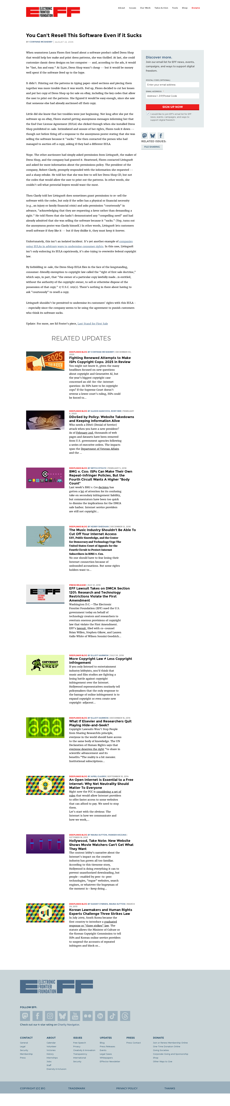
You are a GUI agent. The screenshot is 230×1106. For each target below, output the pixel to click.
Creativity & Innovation (84, 1050)
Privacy (76, 1046)
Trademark (76, 1088)
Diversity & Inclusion (56, 1069)
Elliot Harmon (99, 655)
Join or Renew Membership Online (170, 1042)
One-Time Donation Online (166, 1046)
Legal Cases (106, 1054)
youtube (75, 1016)
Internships (52, 1057)
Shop (185, 8)
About (121, 8)
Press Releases (107, 1046)
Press (23, 1057)
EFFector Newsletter (110, 1061)
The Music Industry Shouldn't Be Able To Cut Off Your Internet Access (102, 532)
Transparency (80, 1054)
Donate (196, 8)
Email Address (154, 91)
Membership (26, 1054)
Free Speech (79, 1042)
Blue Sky (63, 1016)
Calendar (51, 1042)
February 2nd (84, 432)
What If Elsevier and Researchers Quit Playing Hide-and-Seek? (100, 723)
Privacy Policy (127, 1088)
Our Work (145, 8)
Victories (51, 1050)
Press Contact (133, 1042)
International (79, 1057)
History (50, 1054)
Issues (132, 8)
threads (125, 1016)
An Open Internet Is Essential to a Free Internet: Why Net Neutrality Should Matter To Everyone (101, 784)
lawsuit (81, 628)
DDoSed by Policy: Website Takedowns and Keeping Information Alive (101, 419)
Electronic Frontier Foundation (53, 13)
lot (82, 491)
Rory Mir (116, 411)
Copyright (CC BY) (32, 1088)
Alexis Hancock (100, 411)
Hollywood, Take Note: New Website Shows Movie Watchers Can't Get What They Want (101, 845)
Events (103, 1050)
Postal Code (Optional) (158, 80)
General (24, 1042)
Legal (22, 1046)
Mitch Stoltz (98, 468)
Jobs (49, 1061)
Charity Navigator (68, 1024)
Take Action (161, 8)
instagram (50, 1016)
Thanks (169, 1088)
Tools (175, 8)
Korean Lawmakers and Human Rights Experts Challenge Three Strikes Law (100, 912)
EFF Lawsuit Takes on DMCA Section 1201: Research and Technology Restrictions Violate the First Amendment (99, 594)
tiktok (113, 1016)
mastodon (25, 1016)
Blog (102, 1042)
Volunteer (51, 1046)
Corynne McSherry (40, 42)
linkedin (100, 1016)
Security (24, 1050)
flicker (88, 1016)
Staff (49, 1065)
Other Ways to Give (162, 1061)
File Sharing (152, 146)
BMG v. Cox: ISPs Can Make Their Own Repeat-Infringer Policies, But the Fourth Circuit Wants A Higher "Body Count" (100, 477)
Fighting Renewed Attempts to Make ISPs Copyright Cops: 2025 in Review (100, 360)
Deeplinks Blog (78, 352)
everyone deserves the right (86, 749)
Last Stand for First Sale (93, 323)
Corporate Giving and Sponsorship (170, 1054)
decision (103, 487)
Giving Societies (161, 1050)
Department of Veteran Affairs (100, 448)
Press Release (77, 585)
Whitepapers (106, 1057)
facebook (38, 1016)
